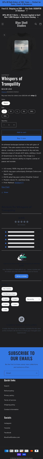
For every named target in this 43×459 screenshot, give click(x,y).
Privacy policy (9, 395)
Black (6, 103)
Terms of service (10, 400)
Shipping (4, 92)
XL (24, 111)
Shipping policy (9, 405)
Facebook (7, 433)
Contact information (11, 409)
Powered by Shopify (28, 458)
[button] (2, 24)
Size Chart (5, 187)
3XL (5, 116)
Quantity (4, 121)
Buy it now (21, 138)
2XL (31, 111)
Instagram (7, 423)
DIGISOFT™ (19, 183)
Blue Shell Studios (18, 458)
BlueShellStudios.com (12, 437)
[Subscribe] (36, 373)
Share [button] (6, 192)
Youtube (7, 428)
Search (6, 386)
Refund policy (9, 391)
